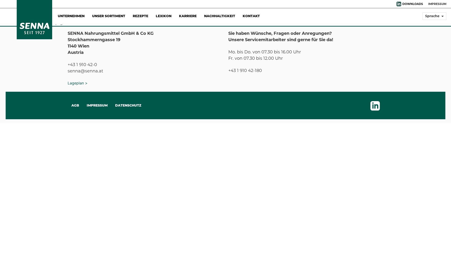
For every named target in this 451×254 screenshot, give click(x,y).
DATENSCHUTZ (128, 105)
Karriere (188, 16)
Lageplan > (78, 83)
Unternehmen (71, 16)
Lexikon (163, 16)
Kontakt (251, 16)
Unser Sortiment (108, 16)
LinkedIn (399, 4)
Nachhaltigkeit (219, 16)
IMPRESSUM (437, 4)
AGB (75, 105)
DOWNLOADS (412, 4)
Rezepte (140, 16)
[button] (434, 18)
